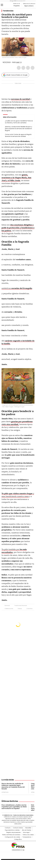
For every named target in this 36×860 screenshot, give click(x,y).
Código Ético (18, 839)
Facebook (19, 68)
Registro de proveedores (13, 832)
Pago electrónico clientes (12, 830)
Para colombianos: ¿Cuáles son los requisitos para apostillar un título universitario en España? (14, 806)
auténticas (17, 288)
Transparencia (26, 837)
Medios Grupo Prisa (18, 850)
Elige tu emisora (28, 5)
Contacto (7, 828)
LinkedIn (28, 68)
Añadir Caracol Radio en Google (16, 75)
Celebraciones (9, 608)
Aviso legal (26, 832)
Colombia (29, 608)
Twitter (23, 68)
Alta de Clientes (26, 830)
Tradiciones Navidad (20, 605)
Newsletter (28, 828)
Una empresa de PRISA (18, 845)
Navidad (7, 605)
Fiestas (20, 608)
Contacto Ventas (18, 828)
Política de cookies (28, 835)
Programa (16, 5)
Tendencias (8, 11)
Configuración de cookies (12, 837)
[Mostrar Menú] (2, 5)
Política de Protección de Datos (11, 835)
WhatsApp (32, 68)
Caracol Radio (9, 5)
